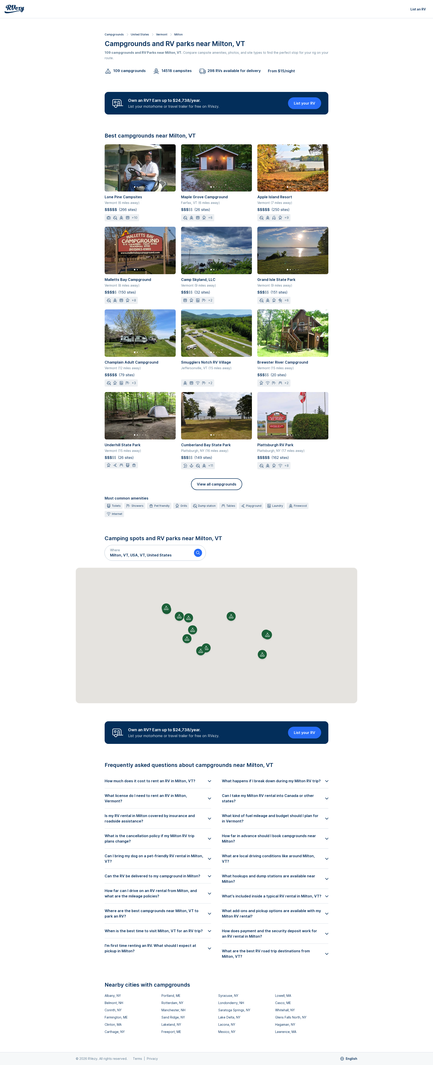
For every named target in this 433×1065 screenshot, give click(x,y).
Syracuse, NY (228, 995)
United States (140, 34)
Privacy (152, 1058)
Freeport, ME (171, 1032)
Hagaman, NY (285, 1024)
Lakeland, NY (171, 1024)
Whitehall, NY (285, 1010)
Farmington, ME (116, 1017)
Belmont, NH (114, 1003)
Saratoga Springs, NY (234, 1010)
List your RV (304, 103)
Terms (137, 1058)
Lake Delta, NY (229, 1017)
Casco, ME (283, 1003)
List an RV (418, 9)
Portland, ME (170, 995)
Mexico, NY (226, 1032)
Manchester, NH (173, 1010)
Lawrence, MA (285, 1032)
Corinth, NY (113, 1010)
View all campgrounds (216, 484)
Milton (178, 34)
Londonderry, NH (231, 1003)
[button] (147, 553)
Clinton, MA (113, 1024)
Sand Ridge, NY (173, 1017)
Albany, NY (113, 995)
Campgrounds (114, 34)
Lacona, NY (226, 1024)
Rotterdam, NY (172, 1003)
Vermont (161, 34)
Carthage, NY (115, 1032)
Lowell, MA (283, 995)
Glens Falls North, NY (290, 1017)
